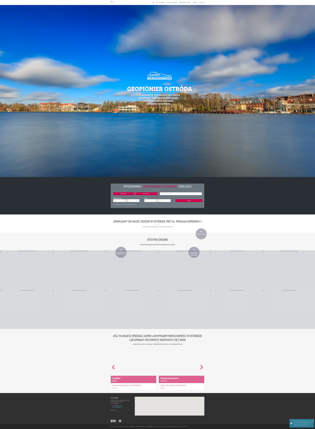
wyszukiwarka (160, 2)
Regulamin (132, 426)
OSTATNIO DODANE (172, 2)
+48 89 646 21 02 (118, 407)
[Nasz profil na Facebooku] (112, 421)
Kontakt (114, 410)
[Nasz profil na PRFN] (117, 421)
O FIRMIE (195, 2)
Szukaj (189, 200)
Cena (145, 198)
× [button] (312, 420)
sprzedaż (123, 193)
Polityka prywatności (140, 426)
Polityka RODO (149, 426)
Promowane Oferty (184, 2)
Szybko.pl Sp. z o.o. (171, 426)
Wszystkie (146, 193)
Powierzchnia (117, 198)
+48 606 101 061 (118, 406)
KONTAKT (201, 2)
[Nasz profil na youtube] (120, 421)
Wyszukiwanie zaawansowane (129, 204)
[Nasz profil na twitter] (114, 421)
